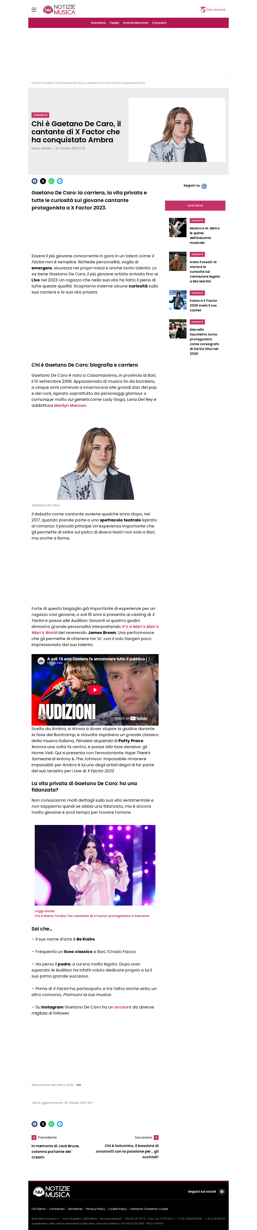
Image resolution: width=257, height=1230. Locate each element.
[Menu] (36, 9)
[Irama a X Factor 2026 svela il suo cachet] (178, 302)
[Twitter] (43, 181)
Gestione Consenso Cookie (149, 1209)
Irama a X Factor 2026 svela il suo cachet (203, 305)
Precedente (47, 1137)
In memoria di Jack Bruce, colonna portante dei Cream (56, 1151)
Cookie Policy (117, 1209)
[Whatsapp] (51, 181)
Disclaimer (75, 1209)
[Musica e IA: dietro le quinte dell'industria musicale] (178, 232)
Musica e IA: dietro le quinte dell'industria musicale (205, 235)
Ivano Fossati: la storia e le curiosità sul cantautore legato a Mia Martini (205, 272)
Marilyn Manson (70, 405)
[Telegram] (60, 181)
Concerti (159, 23)
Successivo (143, 1137)
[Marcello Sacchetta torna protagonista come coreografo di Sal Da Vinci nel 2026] (178, 338)
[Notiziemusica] (59, 9)
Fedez (114, 23)
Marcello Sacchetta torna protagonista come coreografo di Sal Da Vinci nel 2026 (204, 341)
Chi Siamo (39, 1209)
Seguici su (192, 185)
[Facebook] (35, 181)
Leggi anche (195, 205)
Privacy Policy (95, 1209)
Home (35, 83)
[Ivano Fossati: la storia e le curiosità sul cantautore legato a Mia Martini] (178, 268)
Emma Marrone (135, 23)
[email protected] (110, 1218)
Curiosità (46, 83)
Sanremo (98, 23)
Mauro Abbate (41, 148)
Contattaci (57, 1209)
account (123, 1007)
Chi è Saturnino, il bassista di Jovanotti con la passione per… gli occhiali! (127, 1151)
